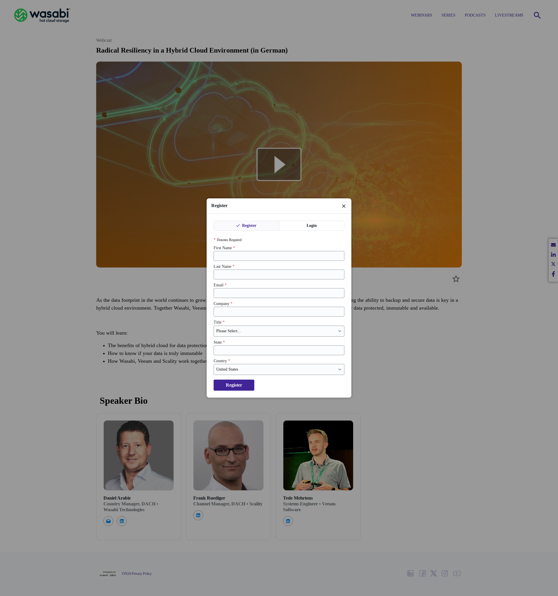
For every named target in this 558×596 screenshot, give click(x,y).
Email (220, 285)
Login (312, 225)
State (219, 342)
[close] (344, 206)
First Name (224, 248)
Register (248, 225)
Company (223, 303)
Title (219, 322)
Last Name (224, 266)
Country (222, 361)
